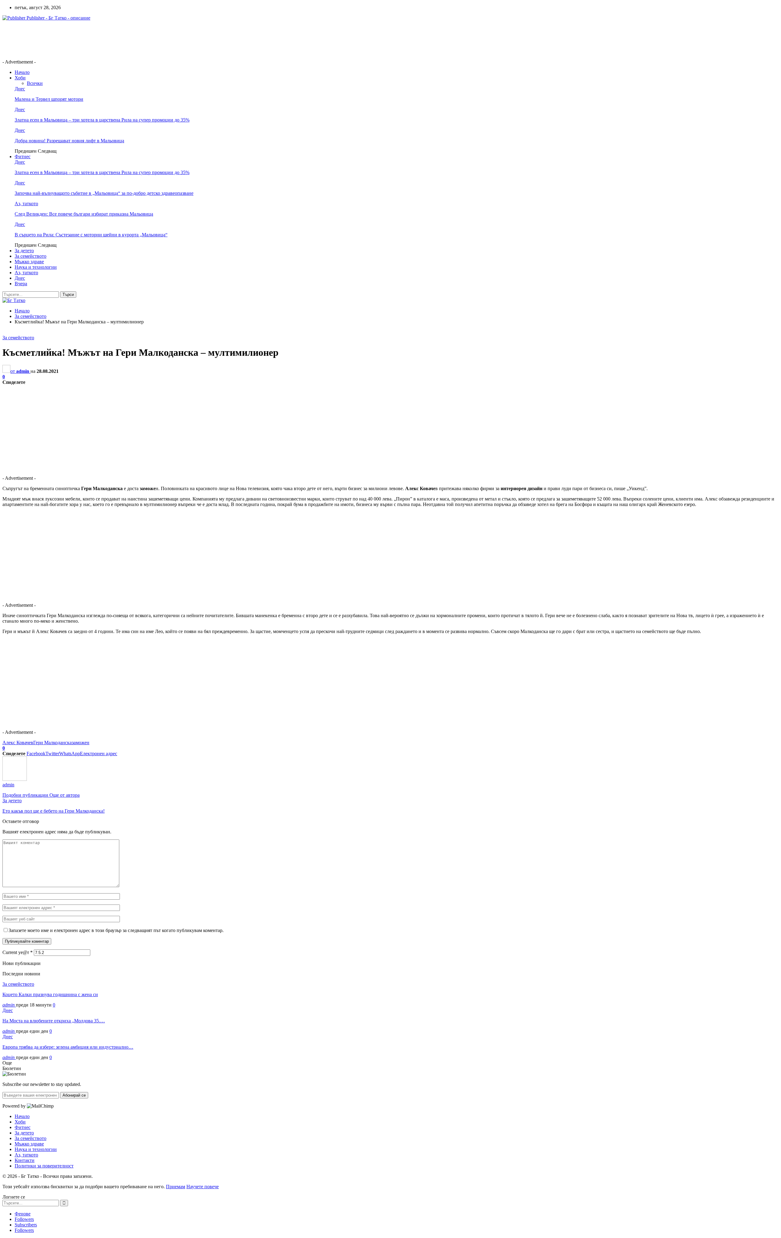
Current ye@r (17, 952)
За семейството (30, 256)
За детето (24, 250)
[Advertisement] (113, 39)
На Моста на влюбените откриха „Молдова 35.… (53, 1020)
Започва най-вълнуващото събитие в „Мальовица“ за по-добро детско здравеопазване (104, 193)
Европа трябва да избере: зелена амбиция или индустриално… (67, 1047)
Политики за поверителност (44, 1165)
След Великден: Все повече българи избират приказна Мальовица (84, 214)
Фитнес (23, 156)
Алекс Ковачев (17, 742)
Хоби (20, 77)
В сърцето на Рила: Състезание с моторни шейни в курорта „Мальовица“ (91, 234)
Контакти (24, 1160)
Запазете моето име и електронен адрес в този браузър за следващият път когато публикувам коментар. (116, 930)
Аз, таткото (26, 203)
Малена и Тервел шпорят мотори (49, 99)
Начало (22, 72)
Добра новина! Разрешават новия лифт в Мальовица (69, 140)
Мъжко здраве (29, 261)
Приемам (175, 1186)
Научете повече (202, 1186)
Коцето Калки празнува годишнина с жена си (50, 994)
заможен (80, 742)
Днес (20, 88)
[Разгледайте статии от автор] (14, 779)
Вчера (21, 283)
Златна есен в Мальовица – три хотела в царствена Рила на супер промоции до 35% (102, 119)
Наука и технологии (36, 267)
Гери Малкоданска (52, 742)
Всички (35, 83)
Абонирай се (74, 1095)
